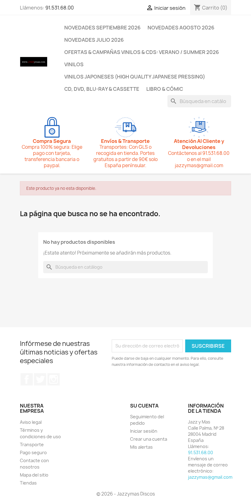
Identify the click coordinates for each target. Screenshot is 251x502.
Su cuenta (144, 405)
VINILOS (74, 64)
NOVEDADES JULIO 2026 (94, 39)
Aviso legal (31, 422)
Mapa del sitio (34, 475)
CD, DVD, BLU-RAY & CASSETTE (101, 89)
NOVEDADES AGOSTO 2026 (181, 27)
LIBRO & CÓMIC (164, 89)
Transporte (32, 444)
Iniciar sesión (143, 431)
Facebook (27, 379)
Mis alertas (141, 447)
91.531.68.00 (59, 7)
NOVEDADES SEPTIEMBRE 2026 (102, 27)
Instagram (53, 379)
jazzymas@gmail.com (210, 477)
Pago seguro (33, 452)
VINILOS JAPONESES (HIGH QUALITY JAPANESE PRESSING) (134, 76)
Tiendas (28, 483)
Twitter (40, 379)
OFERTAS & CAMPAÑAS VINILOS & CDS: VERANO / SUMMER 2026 (141, 52)
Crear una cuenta (148, 439)
